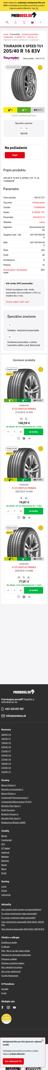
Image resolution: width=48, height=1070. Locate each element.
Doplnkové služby (9, 942)
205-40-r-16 (32, 37)
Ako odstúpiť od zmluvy (11, 967)
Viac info (24, 133)
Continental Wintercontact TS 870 (16, 802)
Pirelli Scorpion (8, 810)
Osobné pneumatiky (30, 34)
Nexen (4, 865)
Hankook (5, 852)
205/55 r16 (6, 735)
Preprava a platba (9, 959)
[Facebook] (2, 1007)
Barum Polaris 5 (8, 785)
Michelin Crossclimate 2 (12, 789)
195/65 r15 (6, 743)
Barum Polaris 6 (8, 793)
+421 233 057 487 (14, 708)
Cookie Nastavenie (9, 975)
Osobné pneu (38, 202)
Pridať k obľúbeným (18, 438)
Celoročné (6, 895)
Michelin (5, 861)
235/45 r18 (6, 755)
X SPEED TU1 (20, 37)
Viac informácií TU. (13, 1061)
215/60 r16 (6, 759)
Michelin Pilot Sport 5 (11, 818)
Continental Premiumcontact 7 (15, 798)
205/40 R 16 (39, 217)
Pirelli (3, 873)
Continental (6, 840)
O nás (3, 993)
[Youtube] (14, 1007)
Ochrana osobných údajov (12, 963)
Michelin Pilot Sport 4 (11, 806)
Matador (5, 856)
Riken (3, 869)
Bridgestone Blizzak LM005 (13, 822)
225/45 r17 (6, 739)
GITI (3, 844)
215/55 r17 (6, 751)
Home (5, 34)
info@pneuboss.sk (16, 716)
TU (37, 8)
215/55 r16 (6, 768)
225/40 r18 (6, 747)
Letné (42, 222)
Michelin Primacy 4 (9, 814)
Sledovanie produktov (29, 438)
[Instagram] (8, 1007)
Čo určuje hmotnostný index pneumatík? (19, 914)
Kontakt (4, 989)
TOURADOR (8, 37)
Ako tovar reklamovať (11, 971)
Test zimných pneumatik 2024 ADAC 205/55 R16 (22, 929)
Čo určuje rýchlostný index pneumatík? (18, 918)
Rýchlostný (22, 270)
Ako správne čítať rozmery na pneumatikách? (21, 909)
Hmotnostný (9, 270)
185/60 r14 (6, 763)
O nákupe (5, 947)
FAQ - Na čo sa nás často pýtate (15, 951)
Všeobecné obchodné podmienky (16, 955)
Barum (4, 836)
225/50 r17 (6, 772)
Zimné (4, 891)
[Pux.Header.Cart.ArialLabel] (24, 22)
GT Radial (5, 848)
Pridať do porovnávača (24, 438)
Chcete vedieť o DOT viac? (17, 302)
